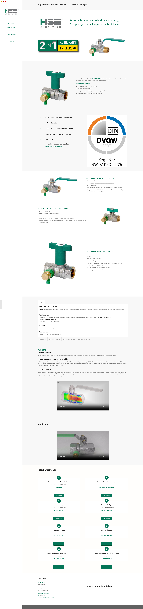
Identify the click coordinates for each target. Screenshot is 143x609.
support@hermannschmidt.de (48, 597)
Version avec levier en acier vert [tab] (54, 339)
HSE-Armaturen (41, 607)
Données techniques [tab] (42, 339)
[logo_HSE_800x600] (11, 11)
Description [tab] (41, 302)
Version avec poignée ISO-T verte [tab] (69, 339)
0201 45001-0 (46, 593)
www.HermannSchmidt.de (99, 586)
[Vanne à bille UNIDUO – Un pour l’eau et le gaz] (1, 304)
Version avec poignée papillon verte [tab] (83, 339)
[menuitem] (11, 24)
